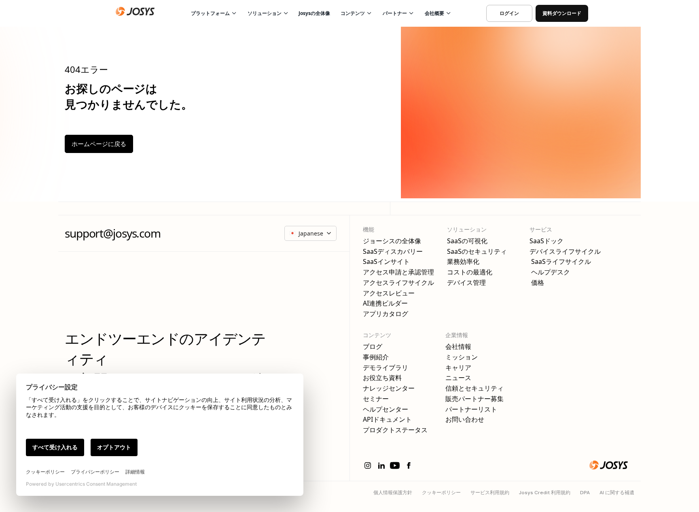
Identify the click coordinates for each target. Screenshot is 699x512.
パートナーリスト (471, 409)
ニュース (458, 378)
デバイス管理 (466, 282)
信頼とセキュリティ (474, 388)
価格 (537, 282)
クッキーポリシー (441, 492)
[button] (213, 13)
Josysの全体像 (314, 13)
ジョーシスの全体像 (392, 241)
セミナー (376, 399)
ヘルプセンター (385, 409)
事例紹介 (376, 357)
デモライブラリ (385, 367)
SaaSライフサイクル (560, 261)
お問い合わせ (464, 419)
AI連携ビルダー (385, 303)
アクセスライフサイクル (398, 282)
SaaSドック (546, 241)
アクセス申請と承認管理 (398, 272)
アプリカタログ (385, 314)
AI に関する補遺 (616, 492)
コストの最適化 (469, 272)
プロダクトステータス (395, 430)
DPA (585, 492)
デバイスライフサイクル (565, 251)
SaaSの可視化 (467, 241)
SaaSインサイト (386, 261)
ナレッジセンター (389, 388)
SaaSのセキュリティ (477, 251)
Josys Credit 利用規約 (544, 492)
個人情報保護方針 (392, 492)
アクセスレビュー (389, 293)
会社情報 (458, 346)
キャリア (458, 367)
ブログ (372, 346)
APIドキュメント (387, 419)
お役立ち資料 (382, 378)
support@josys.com (113, 233)
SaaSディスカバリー (393, 251)
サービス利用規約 (489, 492)
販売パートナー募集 (474, 399)
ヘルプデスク (550, 272)
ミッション (461, 357)
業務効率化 (463, 261)
